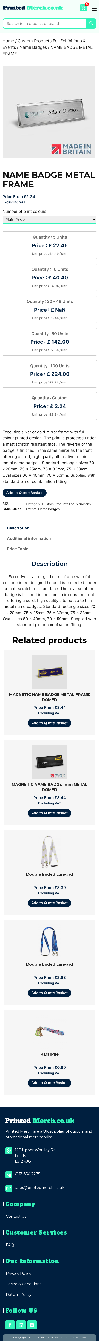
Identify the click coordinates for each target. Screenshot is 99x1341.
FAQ (10, 1245)
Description (18, 528)
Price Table (17, 549)
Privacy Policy (18, 1273)
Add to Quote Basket (24, 492)
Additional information (29, 538)
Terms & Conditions (23, 1284)
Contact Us (16, 1216)
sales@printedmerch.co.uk (39, 1188)
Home (8, 40)
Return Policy (19, 1294)
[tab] (50, 528)
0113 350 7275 (27, 1174)
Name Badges (33, 47)
